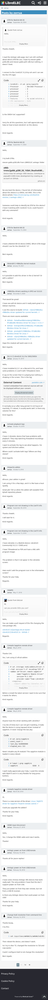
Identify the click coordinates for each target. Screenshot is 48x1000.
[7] (6, 98)
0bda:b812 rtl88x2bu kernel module (21, 263)
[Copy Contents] (42, 80)
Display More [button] (23, 44)
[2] (6, 86)
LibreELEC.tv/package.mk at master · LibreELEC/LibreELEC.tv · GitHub (16, 631)
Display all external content (24, 393)
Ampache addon (13, 467)
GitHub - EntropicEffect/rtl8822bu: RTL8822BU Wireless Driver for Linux (25, 327)
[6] (6, 96)
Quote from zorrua (15, 30)
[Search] (33, 3)
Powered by (24, 997)
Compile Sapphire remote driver (20, 645)
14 (25, 965)
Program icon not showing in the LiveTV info (24, 505)
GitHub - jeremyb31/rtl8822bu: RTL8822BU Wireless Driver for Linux (23, 332)
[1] (6, 84)
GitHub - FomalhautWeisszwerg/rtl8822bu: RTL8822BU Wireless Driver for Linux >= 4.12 (24, 321)
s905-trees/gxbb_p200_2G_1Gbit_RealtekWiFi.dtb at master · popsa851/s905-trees (24, 169)
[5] (6, 94)
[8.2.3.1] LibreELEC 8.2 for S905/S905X (22, 356)
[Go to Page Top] (44, 997)
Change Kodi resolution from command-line (24, 915)
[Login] (39, 3)
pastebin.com (37, 382)
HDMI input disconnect (16, 825)
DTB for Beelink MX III (15, 20)
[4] (6, 91)
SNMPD (10, 590)
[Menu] (45, 3)
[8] (6, 101)
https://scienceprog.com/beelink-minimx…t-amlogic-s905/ (21, 196)
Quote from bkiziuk (15, 600)
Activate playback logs (16, 424)
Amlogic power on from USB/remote (21, 850)
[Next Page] (29, 965)
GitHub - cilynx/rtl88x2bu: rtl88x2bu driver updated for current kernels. (22, 311)
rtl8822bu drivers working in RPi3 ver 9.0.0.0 (24, 291)
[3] (6, 89)
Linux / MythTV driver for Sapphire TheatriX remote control (22, 802)
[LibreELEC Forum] (11, 3)
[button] (39, 80)
